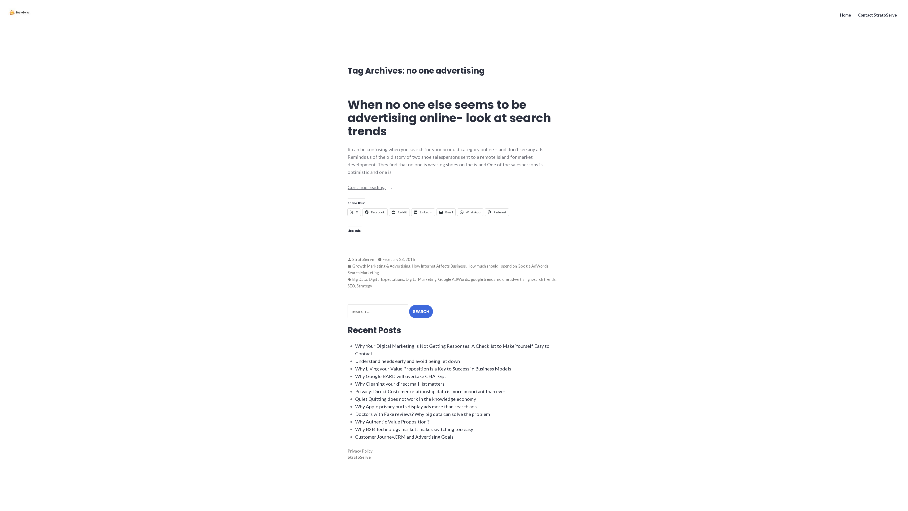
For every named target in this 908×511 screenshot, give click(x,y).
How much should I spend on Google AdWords (508, 266)
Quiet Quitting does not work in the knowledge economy (415, 399)
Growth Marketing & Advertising (381, 266)
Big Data (359, 279)
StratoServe (363, 259)
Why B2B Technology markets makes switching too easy (414, 429)
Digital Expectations (386, 279)
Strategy (364, 286)
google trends (483, 279)
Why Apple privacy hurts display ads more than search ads (416, 406)
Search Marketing (363, 272)
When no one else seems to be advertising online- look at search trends (449, 118)
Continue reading (379, 187)
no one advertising (513, 279)
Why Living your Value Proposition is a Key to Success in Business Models (433, 368)
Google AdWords (453, 279)
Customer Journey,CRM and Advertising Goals (404, 437)
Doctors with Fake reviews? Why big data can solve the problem (422, 414)
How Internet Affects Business (439, 266)
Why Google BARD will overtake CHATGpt (400, 376)
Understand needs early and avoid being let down (407, 361)
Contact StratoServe (877, 15)
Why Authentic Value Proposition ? (392, 421)
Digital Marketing (421, 279)
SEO (351, 286)
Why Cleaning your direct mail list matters (400, 384)
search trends (543, 279)
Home (845, 15)
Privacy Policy (360, 451)
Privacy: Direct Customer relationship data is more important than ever (430, 391)
